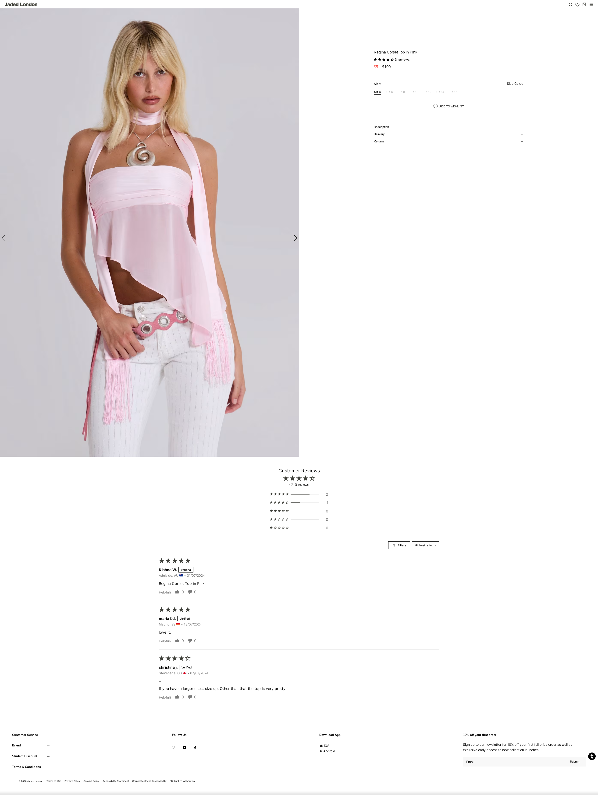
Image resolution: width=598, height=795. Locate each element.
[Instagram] (173, 747)
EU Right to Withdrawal (182, 781)
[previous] (4, 238)
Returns (379, 141)
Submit (574, 761)
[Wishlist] (577, 5)
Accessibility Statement (116, 781)
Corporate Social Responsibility (149, 781)
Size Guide (515, 83)
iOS (326, 746)
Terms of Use (53, 781)
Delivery (379, 134)
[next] (295, 238)
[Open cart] (584, 4)
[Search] (571, 4)
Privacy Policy (72, 781)
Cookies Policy (91, 781)
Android (329, 751)
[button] (384, 59)
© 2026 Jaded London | (32, 781)
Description (381, 127)
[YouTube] (184, 747)
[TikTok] (195, 747)
